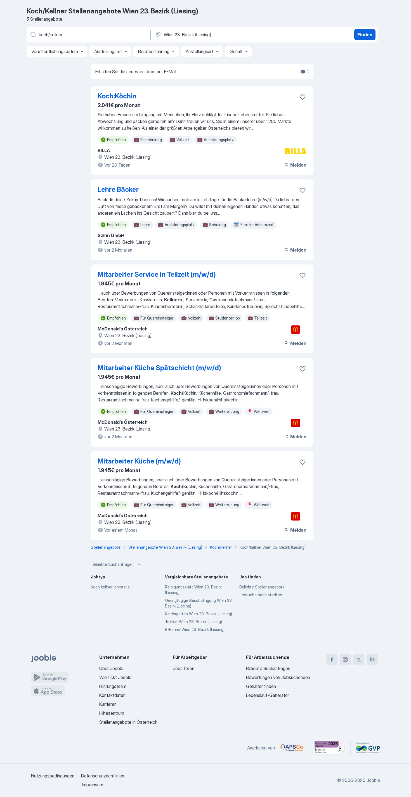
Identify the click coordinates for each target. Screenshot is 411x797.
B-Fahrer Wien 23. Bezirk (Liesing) (195, 629)
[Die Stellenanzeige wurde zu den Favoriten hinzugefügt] (302, 97)
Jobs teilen (183, 668)
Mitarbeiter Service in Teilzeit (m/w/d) (157, 274)
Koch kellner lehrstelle (110, 587)
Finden (364, 34)
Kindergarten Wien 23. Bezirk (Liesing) (198, 613)
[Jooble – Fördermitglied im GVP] (368, 748)
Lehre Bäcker (118, 189)
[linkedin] (372, 659)
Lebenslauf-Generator (267, 695)
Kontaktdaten (112, 695)
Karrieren (108, 704)
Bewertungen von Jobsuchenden (278, 677)
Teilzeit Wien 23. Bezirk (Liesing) (193, 621)
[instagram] (345, 659)
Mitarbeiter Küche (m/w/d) (139, 461)
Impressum (92, 784)
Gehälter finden (261, 686)
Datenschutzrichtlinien (102, 776)
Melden (298, 165)
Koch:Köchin (117, 96)
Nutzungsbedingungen (52, 776)
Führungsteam (112, 686)
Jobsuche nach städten (260, 594)
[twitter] (358, 659)
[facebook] (331, 659)
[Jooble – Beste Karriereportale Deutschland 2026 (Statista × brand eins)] (330, 748)
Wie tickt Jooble (115, 677)
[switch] (304, 71)
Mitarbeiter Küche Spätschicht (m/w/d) (159, 368)
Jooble (373, 780)
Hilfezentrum (111, 713)
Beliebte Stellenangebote (262, 587)
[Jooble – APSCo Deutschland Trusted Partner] (291, 748)
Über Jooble (111, 668)
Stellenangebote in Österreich (128, 722)
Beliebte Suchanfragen (113, 564)
